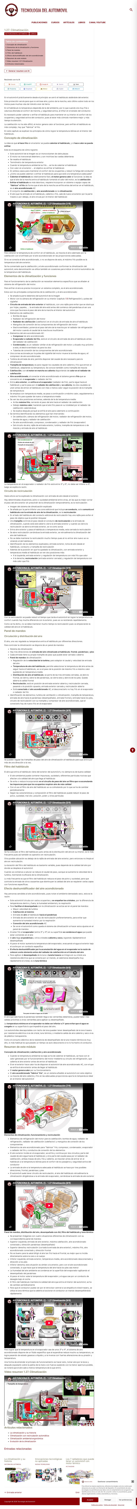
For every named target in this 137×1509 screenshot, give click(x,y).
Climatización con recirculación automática (29, 1436)
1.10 (66, 299)
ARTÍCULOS (68, 22)
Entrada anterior (13, 1492)
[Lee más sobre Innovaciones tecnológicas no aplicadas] (49, 1475)
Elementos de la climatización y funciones (23, 47)
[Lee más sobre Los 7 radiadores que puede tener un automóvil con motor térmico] (80, 1477)
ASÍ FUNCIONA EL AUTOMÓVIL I (16, 34)
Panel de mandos (13, 50)
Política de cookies (97, 1505)
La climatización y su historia (23, 1433)
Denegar (107, 1500)
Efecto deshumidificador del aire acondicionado (25, 56)
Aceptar (90, 1500)
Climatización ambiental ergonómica (26, 1438)
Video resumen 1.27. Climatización (20, 61)
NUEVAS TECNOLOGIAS (42, 1464)
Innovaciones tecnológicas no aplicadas (48, 1460)
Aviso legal (121, 1505)
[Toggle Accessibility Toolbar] (132, 750)
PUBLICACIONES (39, 22)
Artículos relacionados (15, 64)
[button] (133, 1481)
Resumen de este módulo (16, 58)
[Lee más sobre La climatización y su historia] (18, 1475)
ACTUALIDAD (70, 1466)
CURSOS (55, 22)
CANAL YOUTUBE (97, 22)
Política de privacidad (110, 1505)
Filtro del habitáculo (14, 53)
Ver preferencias (125, 1500)
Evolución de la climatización (23, 1441)
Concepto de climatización (17, 45)
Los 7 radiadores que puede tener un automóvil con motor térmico (80, 1461)
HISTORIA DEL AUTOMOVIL (12, 1464)
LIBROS (81, 22)
